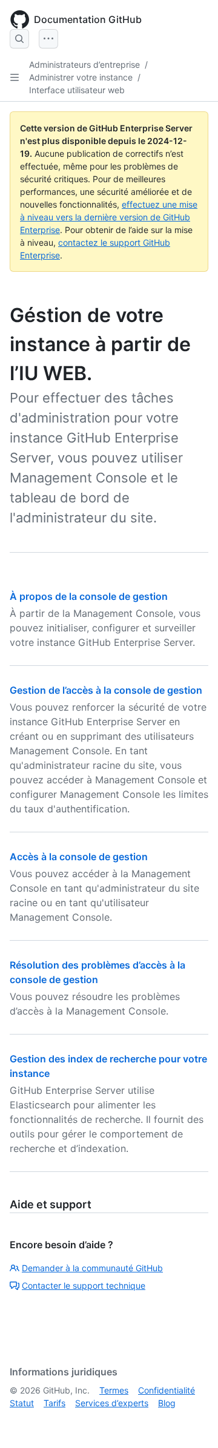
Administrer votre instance (81, 77)
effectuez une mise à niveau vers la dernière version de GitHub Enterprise (108, 217)
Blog (167, 1403)
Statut (22, 1403)
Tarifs (54, 1403)
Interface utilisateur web (77, 90)
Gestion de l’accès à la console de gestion (106, 690)
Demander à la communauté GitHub (92, 1268)
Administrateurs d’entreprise (84, 64)
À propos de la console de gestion (89, 596)
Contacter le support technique (83, 1285)
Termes (113, 1390)
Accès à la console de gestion (79, 857)
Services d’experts (111, 1403)
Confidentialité (166, 1390)
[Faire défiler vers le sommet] (191, 1421)
